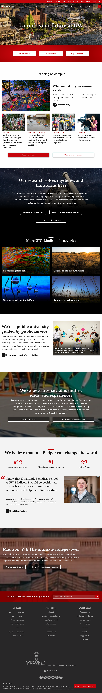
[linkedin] (57, 677)
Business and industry (51, 616)
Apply (88, 1)
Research (74, 7)
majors (77, 53)
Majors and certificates (17, 632)
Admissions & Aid (52, 7)
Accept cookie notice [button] (84, 686)
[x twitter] (45, 677)
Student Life (64, 7)
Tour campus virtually (14, 567)
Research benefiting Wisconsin (51, 220)
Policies (85, 628)
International (51, 624)
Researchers (51, 632)
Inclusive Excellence (28, 419)
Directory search (17, 620)
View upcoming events (73, 155)
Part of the (61, 665)
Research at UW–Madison (33, 212)
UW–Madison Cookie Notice (41, 689)
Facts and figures (17, 624)
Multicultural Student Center (73, 419)
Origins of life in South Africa (69, 271)
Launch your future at (51, 25)
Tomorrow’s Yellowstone (66, 300)
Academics (40, 7)
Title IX (85, 640)
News (69, 1)
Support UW (85, 636)
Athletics (83, 7)
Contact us (52, 671)
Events (75, 1)
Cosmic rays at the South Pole (18, 300)
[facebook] (41, 677)
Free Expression (85, 620)
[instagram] (61, 677)
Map (64, 1)
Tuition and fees (17, 636)
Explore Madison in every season (45, 567)
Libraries (57, 1)
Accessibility (85, 612)
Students (51, 636)
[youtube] (53, 677)
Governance (85, 624)
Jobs (94, 1)
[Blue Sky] (49, 677)
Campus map (17, 616)
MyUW (49, 1)
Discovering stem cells (14, 271)
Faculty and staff (51, 620)
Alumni (51, 612)
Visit (82, 1)
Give (99, 1)
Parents (51, 628)
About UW (92, 7)
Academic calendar (17, 612)
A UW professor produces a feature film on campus (86, 137)
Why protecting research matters (65, 212)
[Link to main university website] (36, 659)
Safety (85, 632)
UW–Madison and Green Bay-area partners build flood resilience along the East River (37, 140)
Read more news (28, 155)
